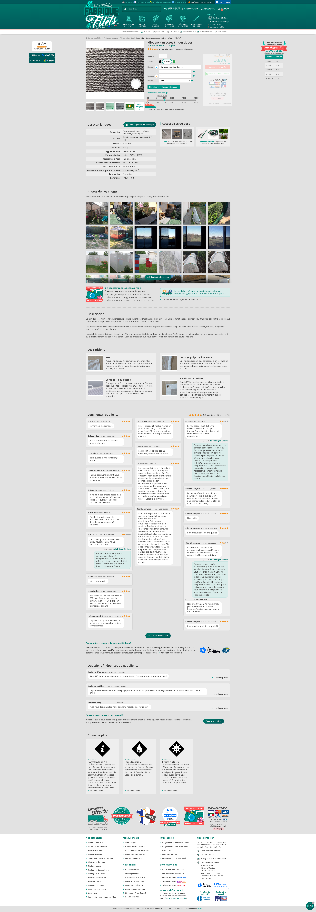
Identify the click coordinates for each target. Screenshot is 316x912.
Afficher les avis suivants (158, 635)
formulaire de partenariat (175, 898)
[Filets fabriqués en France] (146, 816)
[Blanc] (167, 61)
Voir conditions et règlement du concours (181, 299)
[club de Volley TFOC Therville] (218, 898)
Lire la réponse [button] (221, 677)
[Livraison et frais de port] (98, 816)
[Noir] (160, 61)
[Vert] (174, 61)
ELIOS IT (200, 908)
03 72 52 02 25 (207, 855)
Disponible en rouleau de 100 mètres (163, 87)
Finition (150, 80)
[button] (158, 277)
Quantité (151, 56)
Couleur (151, 61)
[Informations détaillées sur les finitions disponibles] (192, 80)
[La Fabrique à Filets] (101, 16)
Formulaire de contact (210, 851)
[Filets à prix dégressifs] (122, 816)
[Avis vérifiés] (170, 823)
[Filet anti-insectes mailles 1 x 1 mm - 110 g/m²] (90, 106)
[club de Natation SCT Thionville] (224, 898)
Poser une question (213, 721)
